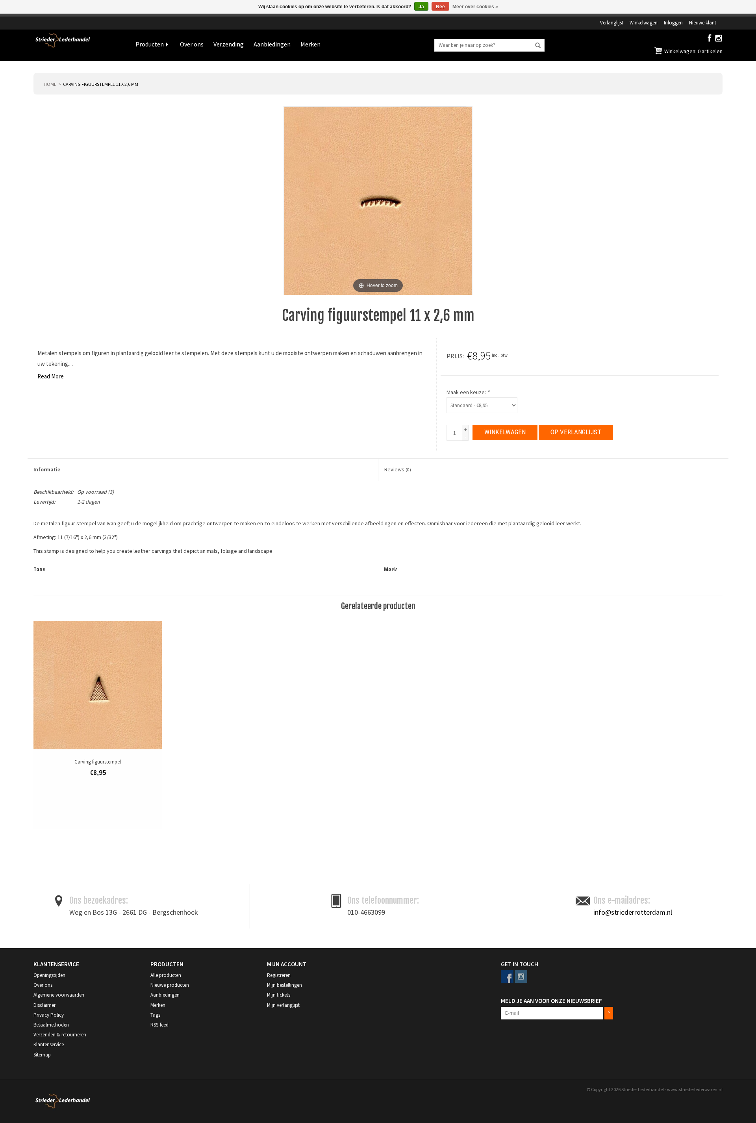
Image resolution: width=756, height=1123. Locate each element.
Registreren (279, 975)
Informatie (46, 469)
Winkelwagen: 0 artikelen (693, 51)
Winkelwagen (644, 22)
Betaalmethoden (51, 1024)
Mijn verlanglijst (283, 1005)
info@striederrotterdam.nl (632, 912)
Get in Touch (519, 964)
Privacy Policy (48, 1015)
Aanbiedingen (272, 44)
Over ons (192, 44)
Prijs (455, 356)
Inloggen (673, 22)
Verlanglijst (611, 22)
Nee (440, 6)
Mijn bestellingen (284, 985)
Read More (50, 376)
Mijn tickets (278, 994)
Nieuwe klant (702, 22)
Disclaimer (44, 1005)
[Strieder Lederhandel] (78, 45)
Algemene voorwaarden (58, 994)
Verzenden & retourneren (59, 1034)
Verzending (228, 44)
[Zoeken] (538, 45)
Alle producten (165, 975)
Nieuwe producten (169, 985)
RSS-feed (159, 1024)
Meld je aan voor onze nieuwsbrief (551, 1000)
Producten (149, 44)
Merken (310, 44)
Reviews (397, 469)
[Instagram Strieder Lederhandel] (719, 39)
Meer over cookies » (475, 6)
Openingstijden (49, 975)
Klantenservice (48, 1044)
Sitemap (42, 1054)
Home (50, 84)
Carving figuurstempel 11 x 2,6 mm (100, 84)
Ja (421, 6)
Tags (155, 1015)
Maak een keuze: (468, 392)
